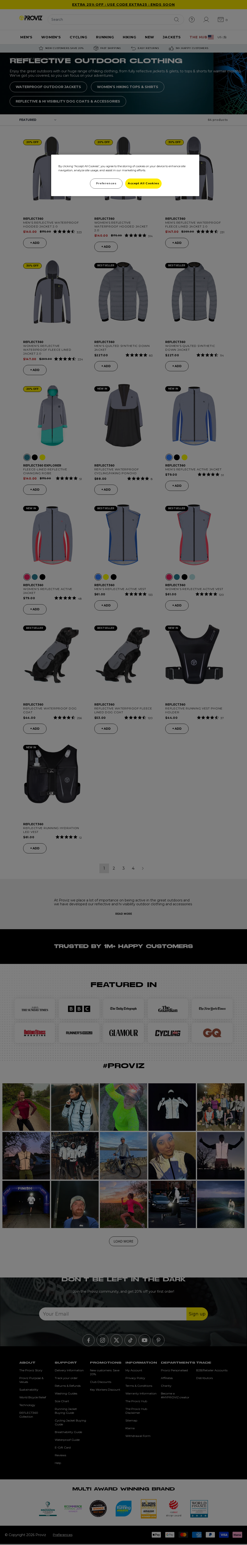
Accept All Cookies (143, 183)
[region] (125, 175)
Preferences (106, 183)
